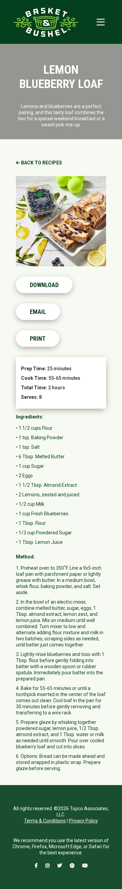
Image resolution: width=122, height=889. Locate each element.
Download (44, 284)
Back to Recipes (41, 162)
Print (37, 338)
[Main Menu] (101, 22)
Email (38, 311)
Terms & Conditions (45, 820)
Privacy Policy (83, 820)
